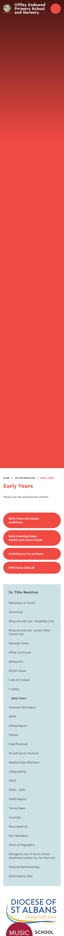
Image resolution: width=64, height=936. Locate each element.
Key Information (25, 478)
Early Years (47, 478)
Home (6, 478)
